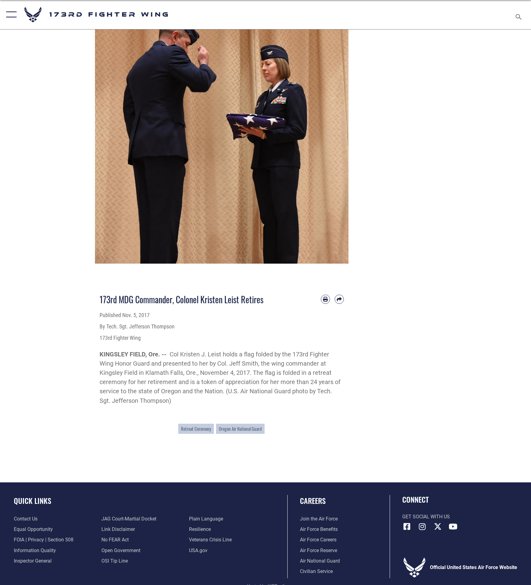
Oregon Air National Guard (240, 428)
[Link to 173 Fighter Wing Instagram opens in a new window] (422, 526)
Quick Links (32, 500)
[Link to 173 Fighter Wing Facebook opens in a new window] (406, 526)
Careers (313, 500)
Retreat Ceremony (196, 428)
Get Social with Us (426, 517)
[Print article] (325, 299)
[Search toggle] (519, 15)
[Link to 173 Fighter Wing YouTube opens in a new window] (453, 526)
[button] (10, 14)
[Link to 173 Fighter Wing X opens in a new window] (437, 526)
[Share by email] (339, 299)
